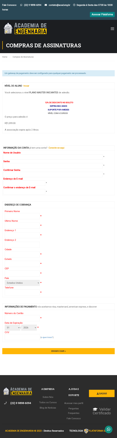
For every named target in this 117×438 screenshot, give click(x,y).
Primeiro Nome (12, 211)
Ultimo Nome (11, 221)
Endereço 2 (10, 240)
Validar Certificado (102, 411)
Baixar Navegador (102, 394)
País (7, 278)
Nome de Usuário (12, 152)
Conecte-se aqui (56, 148)
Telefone (9, 287)
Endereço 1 (10, 230)
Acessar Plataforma (102, 14)
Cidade (8, 249)
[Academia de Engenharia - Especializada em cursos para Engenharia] (25, 29)
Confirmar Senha (11, 170)
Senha (6, 161)
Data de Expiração (14, 323)
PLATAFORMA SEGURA (100, 430)
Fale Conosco (74, 418)
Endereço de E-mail (13, 178)
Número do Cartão (14, 313)
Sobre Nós (48, 397)
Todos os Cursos (48, 402)
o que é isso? (47, 337)
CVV (7, 332)
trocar (26, 86)
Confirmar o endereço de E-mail (19, 187)
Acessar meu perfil (73, 403)
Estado (8, 259)
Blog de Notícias (48, 407)
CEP (7, 268)
